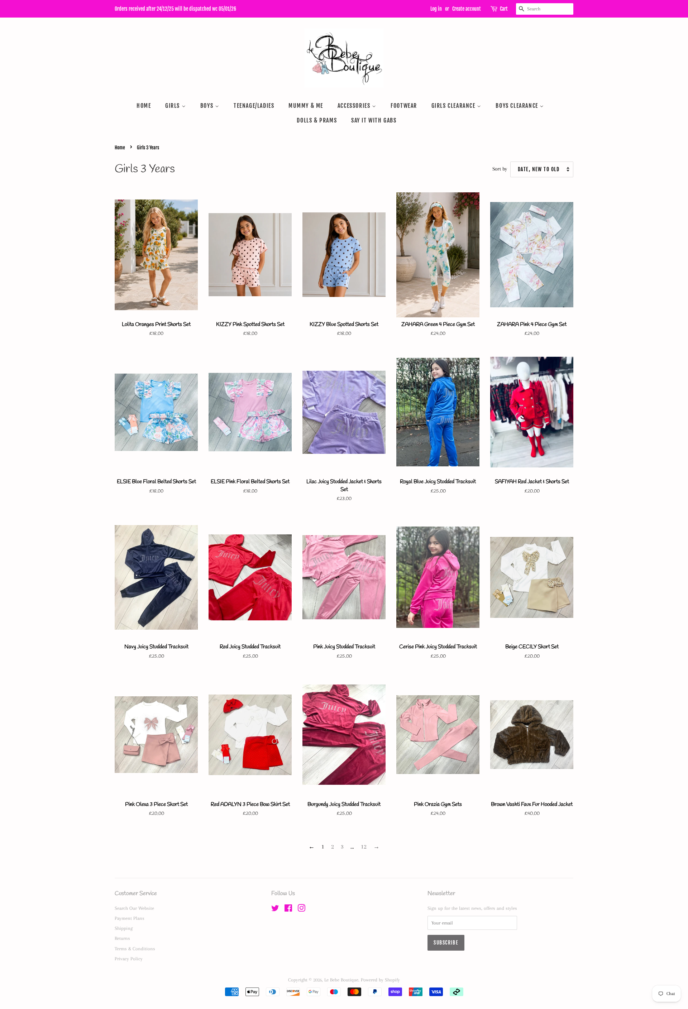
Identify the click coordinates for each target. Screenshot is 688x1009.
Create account (466, 9)
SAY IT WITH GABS (374, 120)
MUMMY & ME (305, 105)
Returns (122, 938)
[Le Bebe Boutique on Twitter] (275, 909)
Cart (504, 9)
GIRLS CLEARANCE (454, 105)
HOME (144, 105)
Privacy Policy (129, 958)
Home (120, 147)
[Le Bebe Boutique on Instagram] (301, 909)
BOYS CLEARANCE (518, 105)
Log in (436, 9)
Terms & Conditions (135, 948)
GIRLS (173, 105)
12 (364, 846)
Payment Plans (129, 918)
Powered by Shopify (380, 979)
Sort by (499, 169)
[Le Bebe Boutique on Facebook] (288, 909)
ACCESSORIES (355, 105)
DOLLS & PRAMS (317, 120)
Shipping (124, 928)
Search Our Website (134, 908)
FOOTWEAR (404, 105)
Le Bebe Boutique (341, 979)
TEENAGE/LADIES (254, 105)
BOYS (207, 105)
